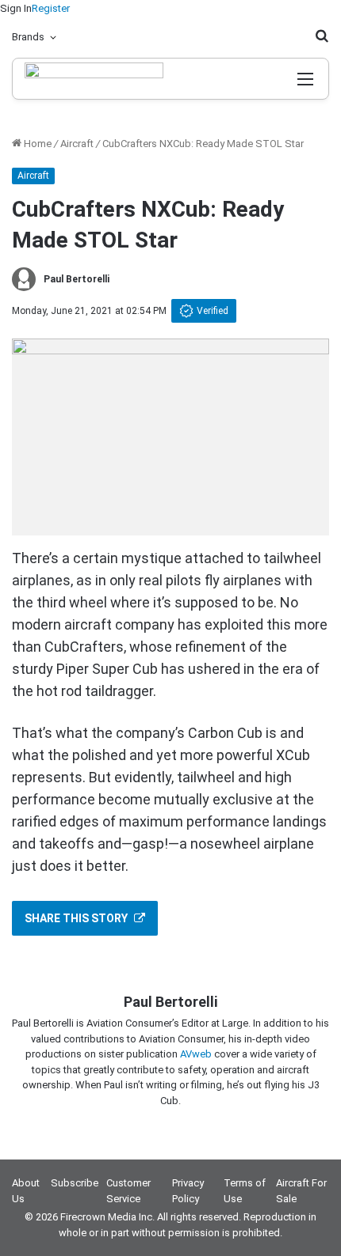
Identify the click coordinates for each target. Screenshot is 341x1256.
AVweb (196, 1054)
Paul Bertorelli (76, 279)
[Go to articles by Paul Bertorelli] (24, 279)
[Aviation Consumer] (94, 79)
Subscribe (74, 1183)
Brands (28, 37)
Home (36, 143)
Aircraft (77, 143)
